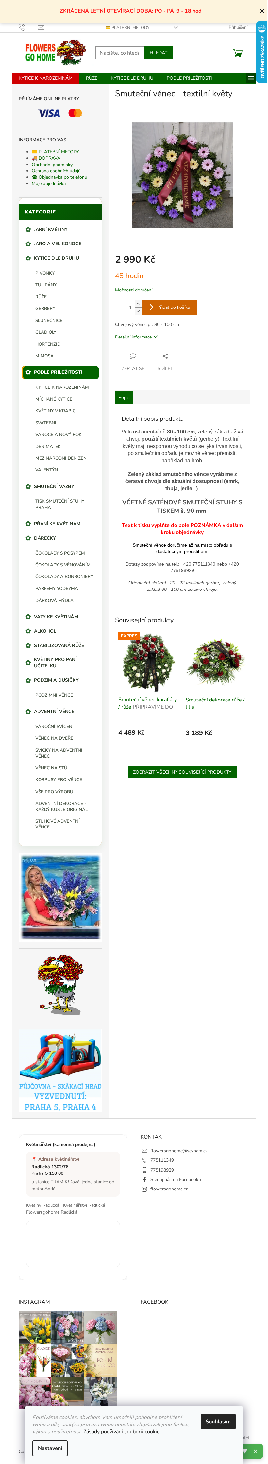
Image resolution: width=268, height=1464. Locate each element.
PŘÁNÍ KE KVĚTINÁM (57, 524)
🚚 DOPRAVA (46, 158)
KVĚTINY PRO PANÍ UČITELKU (55, 662)
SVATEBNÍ (45, 423)
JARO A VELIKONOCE (57, 244)
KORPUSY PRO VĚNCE (58, 780)
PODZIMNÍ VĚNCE (54, 695)
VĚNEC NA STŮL (52, 768)
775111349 (162, 1160)
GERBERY (45, 309)
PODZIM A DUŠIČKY (56, 680)
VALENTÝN (46, 470)
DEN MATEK (48, 446)
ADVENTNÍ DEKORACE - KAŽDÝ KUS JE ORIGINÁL (61, 806)
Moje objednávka (49, 184)
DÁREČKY (45, 538)
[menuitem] (45, 78)
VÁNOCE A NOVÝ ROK (58, 435)
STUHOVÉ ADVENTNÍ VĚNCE (57, 824)
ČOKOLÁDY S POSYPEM (60, 553)
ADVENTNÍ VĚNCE (54, 711)
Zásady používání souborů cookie (121, 1431)
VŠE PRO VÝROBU (54, 792)
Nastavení (50, 1448)
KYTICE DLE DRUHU (56, 258)
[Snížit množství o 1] (138, 311)
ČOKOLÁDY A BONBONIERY (64, 577)
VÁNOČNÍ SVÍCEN (53, 726)
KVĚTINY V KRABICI (56, 411)
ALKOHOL (45, 631)
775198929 (162, 1170)
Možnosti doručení (133, 290)
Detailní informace (133, 337)
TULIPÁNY (46, 285)
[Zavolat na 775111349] (28, 27)
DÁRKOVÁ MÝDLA (54, 600)
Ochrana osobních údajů (56, 171)
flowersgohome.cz (169, 1189)
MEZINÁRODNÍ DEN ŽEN (61, 458)
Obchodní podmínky (52, 165)
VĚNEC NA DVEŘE (54, 738)
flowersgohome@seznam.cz (178, 1151)
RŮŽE (41, 297)
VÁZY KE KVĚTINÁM (56, 617)
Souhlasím (218, 1421)
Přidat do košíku (173, 307)
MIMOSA (44, 356)
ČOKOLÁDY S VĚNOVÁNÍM (63, 565)
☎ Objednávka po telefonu (59, 177)
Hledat (158, 53)
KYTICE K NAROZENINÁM (62, 387)
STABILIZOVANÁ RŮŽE (59, 645)
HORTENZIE (47, 344)
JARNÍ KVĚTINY (51, 230)
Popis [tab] (124, 397)
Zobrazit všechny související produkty (182, 772)
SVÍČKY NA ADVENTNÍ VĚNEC (58, 753)
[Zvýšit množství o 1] (138, 303)
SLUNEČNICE (48, 320)
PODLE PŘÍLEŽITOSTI (58, 372)
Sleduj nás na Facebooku (175, 1179)
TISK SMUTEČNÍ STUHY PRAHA (59, 504)
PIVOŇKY (45, 273)
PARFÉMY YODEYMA (56, 588)
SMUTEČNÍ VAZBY (54, 486)
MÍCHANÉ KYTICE (53, 399)
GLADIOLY (45, 332)
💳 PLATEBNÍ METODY (127, 28)
